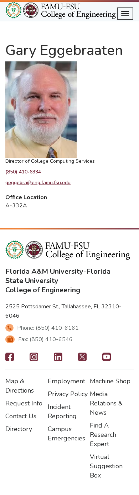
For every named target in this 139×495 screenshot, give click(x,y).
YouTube (106, 359)
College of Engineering (42, 290)
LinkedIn (58, 359)
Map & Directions (19, 386)
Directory (18, 429)
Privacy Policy (68, 394)
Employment (66, 381)
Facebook (9, 359)
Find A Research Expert (103, 434)
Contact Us (20, 416)
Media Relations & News (106, 403)
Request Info (23, 403)
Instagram (34, 359)
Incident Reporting (62, 411)
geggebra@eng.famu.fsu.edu (38, 182)
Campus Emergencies (66, 434)
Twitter (82, 359)
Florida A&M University (44, 271)
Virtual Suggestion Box (106, 466)
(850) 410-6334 (23, 171)
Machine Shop (110, 381)
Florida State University (57, 276)
